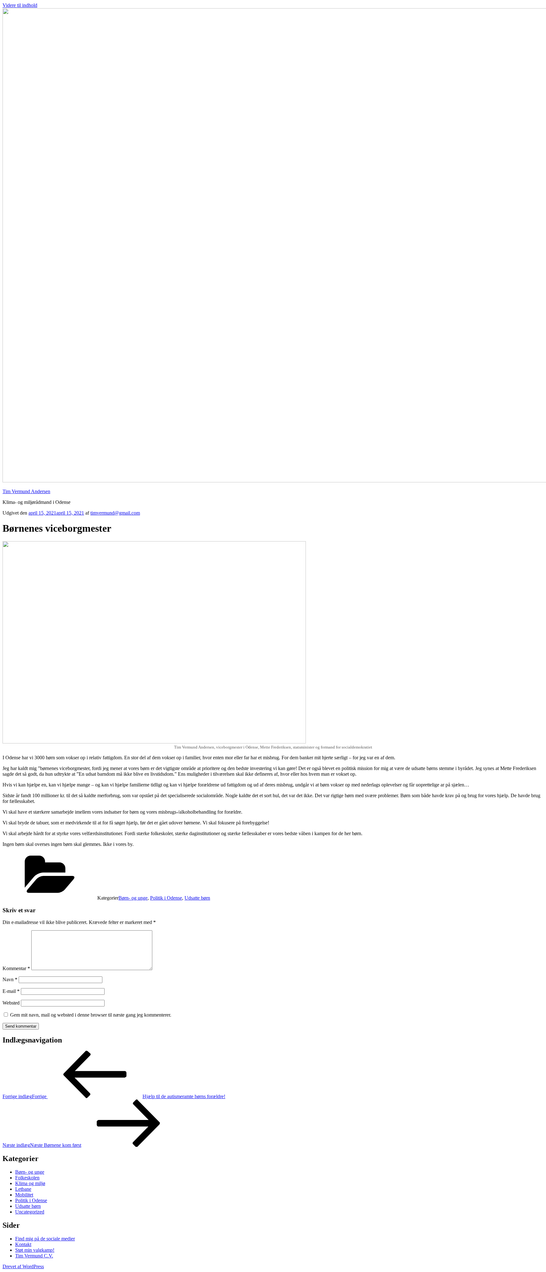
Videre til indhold (20, 5)
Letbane (23, 1189)
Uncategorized (29, 1211)
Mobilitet (24, 1194)
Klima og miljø (30, 1183)
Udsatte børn (197, 898)
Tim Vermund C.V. (34, 1255)
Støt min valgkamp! (34, 1250)
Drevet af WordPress (23, 1266)
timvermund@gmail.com (115, 513)
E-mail (11, 991)
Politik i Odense (166, 898)
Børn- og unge (133, 898)
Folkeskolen (27, 1177)
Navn (10, 979)
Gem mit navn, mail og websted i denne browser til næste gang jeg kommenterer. (90, 1015)
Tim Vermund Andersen (26, 491)
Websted (11, 1003)
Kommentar (16, 968)
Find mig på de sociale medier (45, 1238)
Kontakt (23, 1244)
